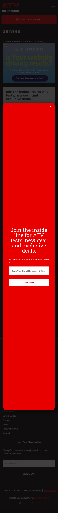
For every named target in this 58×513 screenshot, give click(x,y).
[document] (29, 256)
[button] (50, 107)
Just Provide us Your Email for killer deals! (29, 259)
